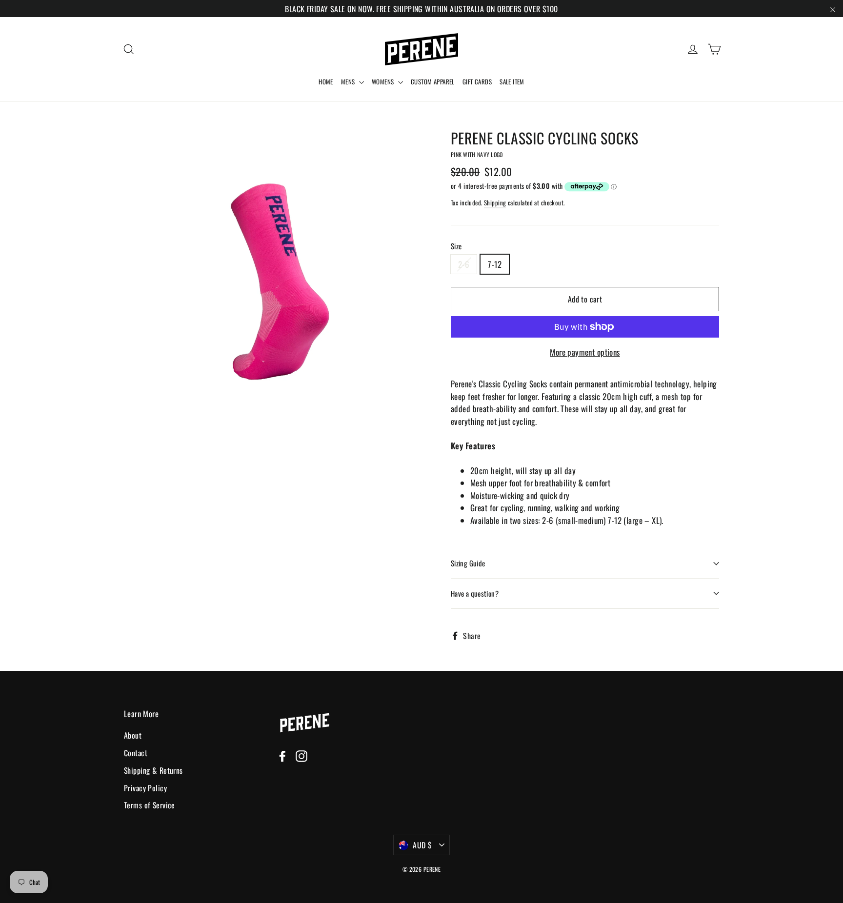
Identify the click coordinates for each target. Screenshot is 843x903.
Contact (135, 753)
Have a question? (475, 593)
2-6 (463, 264)
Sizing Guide (468, 563)
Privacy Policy (145, 788)
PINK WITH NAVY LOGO (477, 154)
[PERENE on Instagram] (301, 755)
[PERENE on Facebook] (282, 755)
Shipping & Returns (153, 770)
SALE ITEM (512, 81)
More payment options (585, 352)
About (132, 735)
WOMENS (384, 81)
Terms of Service (149, 805)
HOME (326, 81)
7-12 (495, 264)
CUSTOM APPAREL (433, 81)
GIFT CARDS (477, 81)
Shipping (495, 202)
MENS (349, 81)
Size (456, 246)
